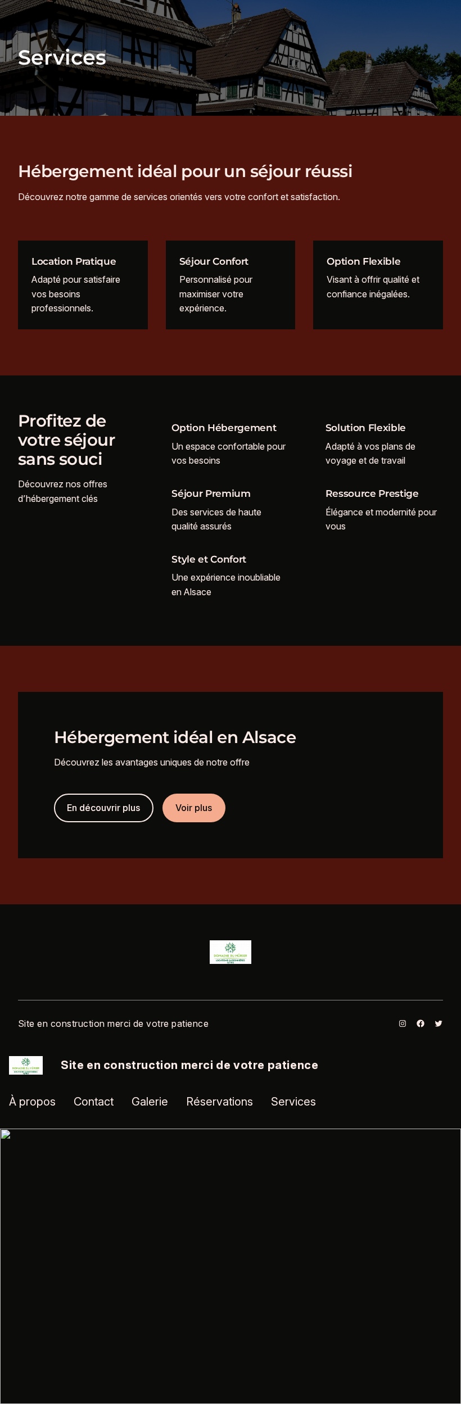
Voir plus (193, 807)
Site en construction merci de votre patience (113, 1023)
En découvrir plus (103, 807)
